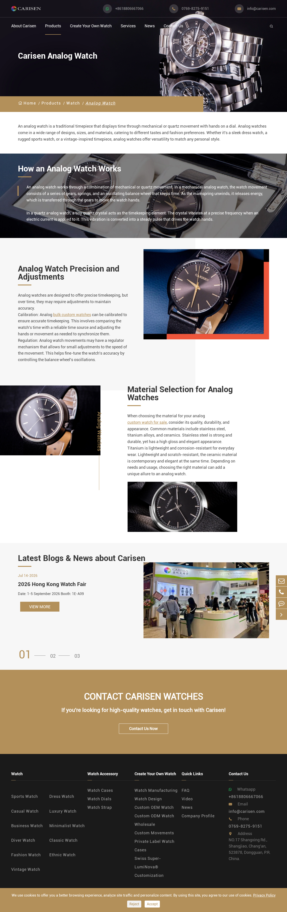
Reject (134, 904)
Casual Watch (25, 811)
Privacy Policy (264, 895)
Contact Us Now (143, 728)
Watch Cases (100, 790)
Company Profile (198, 816)
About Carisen (23, 26)
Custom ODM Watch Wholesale (154, 820)
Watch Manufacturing (156, 790)
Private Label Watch (154, 841)
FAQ (186, 790)
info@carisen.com (261, 8)
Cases (140, 850)
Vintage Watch (25, 869)
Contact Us (173, 26)
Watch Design (148, 798)
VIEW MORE (39, 606)
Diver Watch (23, 840)
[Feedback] (281, 603)
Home (30, 103)
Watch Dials (99, 798)
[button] (33, 655)
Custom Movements (154, 833)
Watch (73, 103)
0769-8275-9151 (195, 8)
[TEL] (281, 592)
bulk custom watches (72, 314)
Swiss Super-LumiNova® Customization (149, 867)
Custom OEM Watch (154, 807)
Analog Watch (100, 103)
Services (128, 26)
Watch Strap (99, 807)
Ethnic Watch (62, 854)
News (150, 26)
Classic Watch (63, 840)
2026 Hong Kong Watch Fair (52, 584)
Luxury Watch (62, 811)
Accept (152, 904)
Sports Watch (24, 796)
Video (187, 798)
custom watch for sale (147, 422)
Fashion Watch (26, 854)
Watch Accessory (102, 774)
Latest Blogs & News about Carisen (81, 558)
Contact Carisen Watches (143, 696)
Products (53, 26)
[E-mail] (281, 580)
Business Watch (27, 825)
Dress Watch (61, 796)
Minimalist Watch (67, 825)
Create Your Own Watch (91, 26)
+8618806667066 (129, 8)
